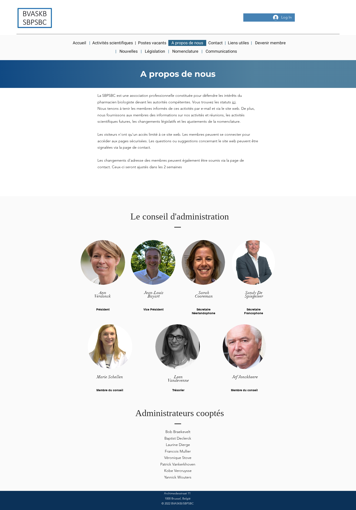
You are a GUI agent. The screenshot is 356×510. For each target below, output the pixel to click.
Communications (222, 51)
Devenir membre (269, 43)
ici (233, 102)
